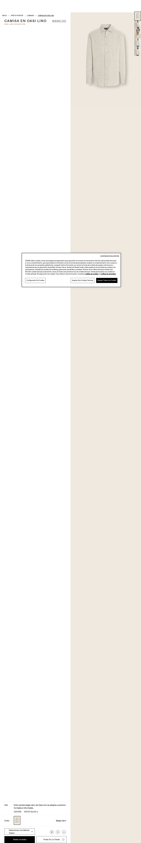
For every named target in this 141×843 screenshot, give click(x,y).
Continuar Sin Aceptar (109, 256)
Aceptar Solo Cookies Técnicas (82, 280)
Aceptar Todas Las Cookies (106, 280)
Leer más (17, 812)
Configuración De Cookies (35, 280)
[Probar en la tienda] (63, 839)
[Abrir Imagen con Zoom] (105, 59)
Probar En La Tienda (51, 839)
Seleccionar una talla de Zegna (19, 831)
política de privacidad (108, 274)
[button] (137, 16)
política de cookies (91, 274)
